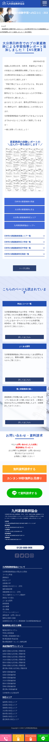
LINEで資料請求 (43, 736)
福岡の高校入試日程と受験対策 (14, 651)
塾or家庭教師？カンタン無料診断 (15, 641)
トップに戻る (24, 268)
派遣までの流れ (8, 597)
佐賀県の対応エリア (10, 705)
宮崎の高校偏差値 (9, 686)
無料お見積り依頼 (9, 618)
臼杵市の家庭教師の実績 (24, 201)
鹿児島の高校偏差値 (10, 689)
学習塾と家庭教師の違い (11, 636)
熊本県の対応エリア (10, 713)
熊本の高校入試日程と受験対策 (14, 662)
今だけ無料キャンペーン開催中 (14, 595)
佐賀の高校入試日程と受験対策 (14, 654)
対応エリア (7, 580)
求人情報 (6, 609)
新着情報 (6, 603)
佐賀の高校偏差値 (9, 674)
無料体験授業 (7, 589)
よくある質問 (7, 600)
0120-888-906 (24, 547)
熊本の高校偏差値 (9, 683)
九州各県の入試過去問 (11, 692)
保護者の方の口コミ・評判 (12, 586)
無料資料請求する (24, 469)
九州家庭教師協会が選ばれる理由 (15, 571)
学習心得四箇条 (8, 633)
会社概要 (6, 606)
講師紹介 (6, 577)
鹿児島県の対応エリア (11, 719)
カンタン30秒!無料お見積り (24, 478)
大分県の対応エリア (10, 710)
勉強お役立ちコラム (10, 630)
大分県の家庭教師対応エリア (24, 217)
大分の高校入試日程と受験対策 (14, 659)
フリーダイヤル (6, 736)
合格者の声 (7, 583)
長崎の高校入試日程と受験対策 (14, 656)
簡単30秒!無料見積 (30, 736)
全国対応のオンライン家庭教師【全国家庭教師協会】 (22, 621)
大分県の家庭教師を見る (24, 209)
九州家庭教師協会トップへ (24, 225)
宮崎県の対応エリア (10, 716)
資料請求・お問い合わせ (11, 615)
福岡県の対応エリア (10, 702)
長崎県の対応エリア (10, 707)
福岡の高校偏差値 (9, 672)
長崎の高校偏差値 (9, 677)
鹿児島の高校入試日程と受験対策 (15, 668)
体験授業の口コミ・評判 (11, 592)
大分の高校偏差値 (9, 680)
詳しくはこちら (24, 337)
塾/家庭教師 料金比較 (10, 639)
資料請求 (18, 736)
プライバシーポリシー (11, 612)
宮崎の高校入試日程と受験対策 (14, 665)
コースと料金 (7, 574)
